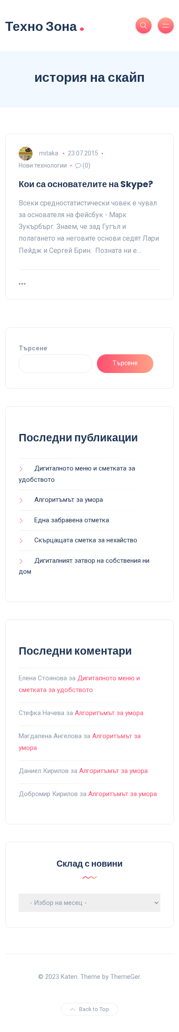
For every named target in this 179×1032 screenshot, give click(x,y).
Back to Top (94, 1009)
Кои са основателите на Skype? (86, 184)
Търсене (33, 348)
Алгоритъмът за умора (68, 500)
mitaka (48, 153)
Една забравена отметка (71, 520)
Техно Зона (45, 25)
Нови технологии (43, 165)
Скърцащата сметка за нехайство (85, 540)
